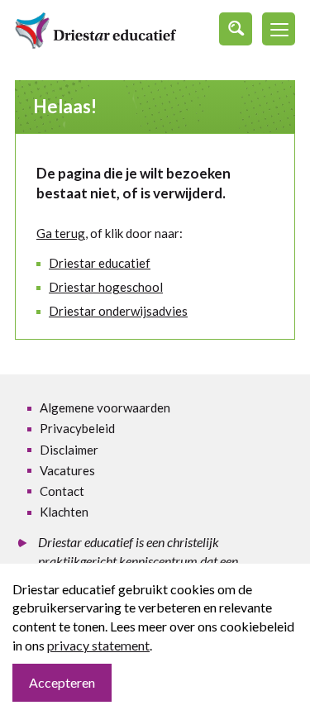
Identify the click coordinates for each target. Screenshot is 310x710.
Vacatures (67, 470)
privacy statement (98, 645)
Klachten (64, 511)
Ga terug (60, 233)
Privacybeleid (77, 428)
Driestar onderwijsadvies (118, 310)
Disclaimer (69, 449)
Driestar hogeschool (106, 286)
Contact (62, 491)
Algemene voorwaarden (105, 407)
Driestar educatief (99, 262)
